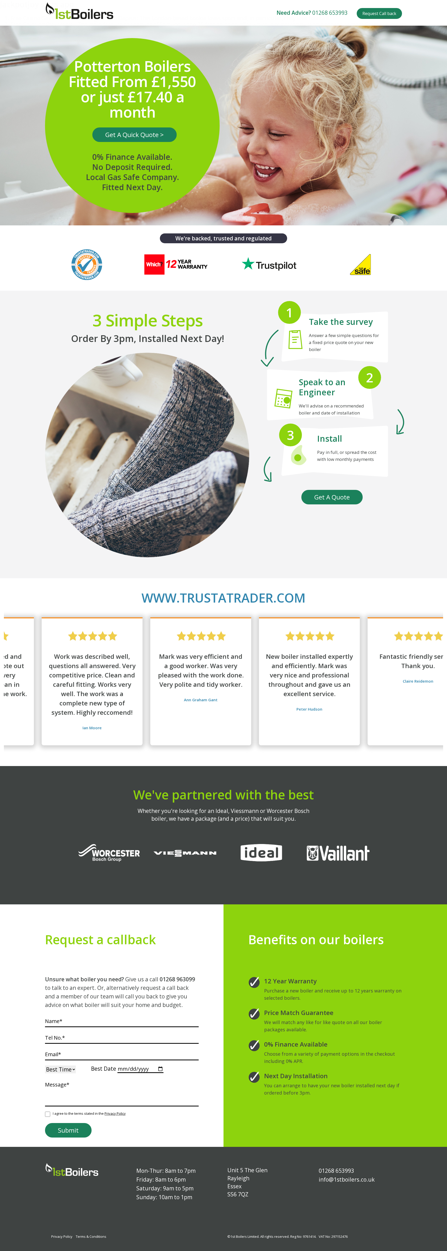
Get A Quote (332, 497)
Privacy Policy (115, 1113)
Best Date (103, 1069)
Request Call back (379, 13)
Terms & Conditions (91, 1236)
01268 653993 (330, 12)
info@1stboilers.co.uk (347, 1179)
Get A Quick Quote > (134, 134)
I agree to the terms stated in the (89, 1114)
